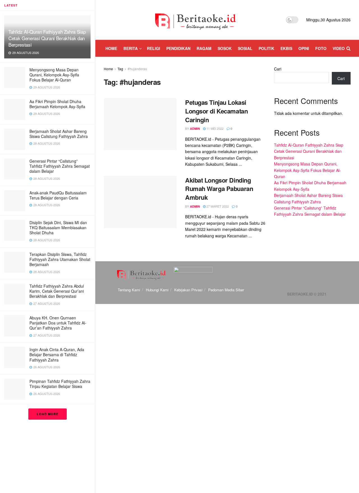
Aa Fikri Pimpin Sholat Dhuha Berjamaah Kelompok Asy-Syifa (57, 104)
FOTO (320, 48)
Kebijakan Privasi (188, 289)
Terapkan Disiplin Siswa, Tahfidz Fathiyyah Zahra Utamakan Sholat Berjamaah (59, 259)
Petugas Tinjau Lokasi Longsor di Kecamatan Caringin (216, 111)
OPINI (303, 48)
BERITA (130, 48)
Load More (47, 414)
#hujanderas (137, 68)
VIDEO (339, 48)
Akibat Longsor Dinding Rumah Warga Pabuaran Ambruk (219, 189)
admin (195, 128)
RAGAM (204, 48)
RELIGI (153, 48)
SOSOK (225, 48)
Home (108, 68)
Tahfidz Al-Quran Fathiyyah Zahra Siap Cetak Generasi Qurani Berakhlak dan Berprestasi (47, 38)
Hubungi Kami (157, 289)
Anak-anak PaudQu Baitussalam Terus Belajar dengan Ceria (58, 195)
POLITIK (266, 48)
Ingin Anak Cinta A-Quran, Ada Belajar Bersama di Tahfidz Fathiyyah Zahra (56, 354)
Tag (120, 68)
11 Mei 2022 (215, 128)
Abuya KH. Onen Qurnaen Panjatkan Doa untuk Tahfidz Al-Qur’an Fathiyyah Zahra (57, 323)
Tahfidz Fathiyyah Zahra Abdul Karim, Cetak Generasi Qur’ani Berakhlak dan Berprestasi (56, 291)
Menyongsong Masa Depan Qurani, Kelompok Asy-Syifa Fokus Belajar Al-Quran (54, 75)
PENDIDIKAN (178, 48)
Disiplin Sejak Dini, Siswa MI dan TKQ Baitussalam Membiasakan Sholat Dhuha (58, 227)
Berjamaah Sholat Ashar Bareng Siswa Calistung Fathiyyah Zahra (58, 133)
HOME (111, 48)
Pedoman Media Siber (226, 289)
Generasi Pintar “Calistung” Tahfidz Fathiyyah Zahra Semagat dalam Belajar (59, 166)
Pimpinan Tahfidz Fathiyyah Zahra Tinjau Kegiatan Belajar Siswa (59, 383)
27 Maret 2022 (217, 206)
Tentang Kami (129, 289)
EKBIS (286, 48)
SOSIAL (245, 48)
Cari (277, 69)
